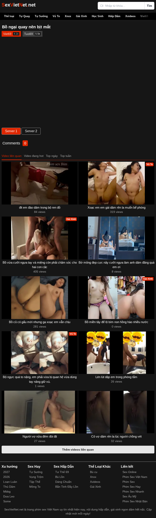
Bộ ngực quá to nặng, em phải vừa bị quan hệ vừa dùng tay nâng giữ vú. (40, 379)
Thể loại (9, 16)
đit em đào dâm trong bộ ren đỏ (39, 207)
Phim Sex (128, 481)
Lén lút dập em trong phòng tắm (116, 377)
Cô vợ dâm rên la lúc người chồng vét (116, 436)
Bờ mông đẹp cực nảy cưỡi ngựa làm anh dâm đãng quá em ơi (116, 265)
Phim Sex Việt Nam (134, 476)
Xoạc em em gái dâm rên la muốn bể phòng (116, 207)
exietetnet (19, 5)
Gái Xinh (81, 16)
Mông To (34, 486)
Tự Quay (24, 16)
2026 (6, 476)
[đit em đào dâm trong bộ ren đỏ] (40, 183)
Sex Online (129, 472)
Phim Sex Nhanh (133, 491)
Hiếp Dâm (114, 16)
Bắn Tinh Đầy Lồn (66, 486)
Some (7, 501)
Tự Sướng (41, 16)
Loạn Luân (10, 481)
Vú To (56, 16)
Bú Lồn (59, 476)
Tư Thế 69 (62, 472)
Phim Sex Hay (131, 486)
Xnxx (68, 16)
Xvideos (130, 16)
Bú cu (93, 472)
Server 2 (31, 131)
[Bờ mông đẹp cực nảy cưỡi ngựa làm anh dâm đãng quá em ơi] (116, 238)
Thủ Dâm (9, 486)
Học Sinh (97, 16)
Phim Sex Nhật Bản (134, 501)
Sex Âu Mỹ (129, 496)
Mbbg (7, 491)
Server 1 (11, 131)
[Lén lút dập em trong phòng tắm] (116, 352)
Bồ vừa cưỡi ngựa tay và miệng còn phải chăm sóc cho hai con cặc (40, 265)
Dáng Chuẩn (63, 481)
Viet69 (144, 16)
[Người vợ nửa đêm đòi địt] (40, 412)
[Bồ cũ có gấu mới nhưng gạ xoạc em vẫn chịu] (40, 297)
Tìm (149, 5)
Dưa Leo (8, 496)
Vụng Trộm (36, 476)
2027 (6, 472)
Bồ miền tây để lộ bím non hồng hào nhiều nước (116, 322)
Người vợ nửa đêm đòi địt (40, 436)
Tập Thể (34, 481)
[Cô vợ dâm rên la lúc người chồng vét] (116, 412)
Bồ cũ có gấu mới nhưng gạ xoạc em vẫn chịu (39, 322)
